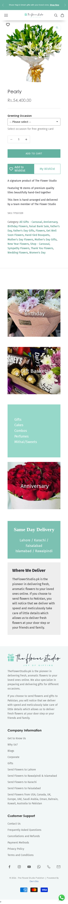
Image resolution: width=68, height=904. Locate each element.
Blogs (11, 750)
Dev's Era (34, 881)
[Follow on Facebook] (9, 867)
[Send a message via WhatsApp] (61, 897)
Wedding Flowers (18, 252)
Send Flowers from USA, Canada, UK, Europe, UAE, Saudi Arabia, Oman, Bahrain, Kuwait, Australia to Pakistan (33, 799)
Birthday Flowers (18, 226)
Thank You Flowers (42, 248)
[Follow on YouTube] (29, 867)
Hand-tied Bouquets (37, 235)
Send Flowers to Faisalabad (24, 788)
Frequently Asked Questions (24, 830)
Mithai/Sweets (25, 442)
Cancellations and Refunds (24, 836)
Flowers (40, 230)
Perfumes (21, 436)
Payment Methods (18, 842)
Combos (20, 431)
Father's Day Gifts (23, 230)
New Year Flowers (18, 244)
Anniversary (50, 222)
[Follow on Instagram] (19, 867)
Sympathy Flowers (18, 248)
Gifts (17, 419)
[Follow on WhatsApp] (39, 867)
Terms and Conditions (21, 855)
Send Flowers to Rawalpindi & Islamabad (32, 775)
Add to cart (34, 153)
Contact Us (14, 823)
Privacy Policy (16, 848)
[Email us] (58, 867)
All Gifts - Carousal (30, 222)
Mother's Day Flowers (20, 239)
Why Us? (13, 744)
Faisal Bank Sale (39, 226)
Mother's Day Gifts (46, 239)
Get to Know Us (17, 738)
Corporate (13, 757)
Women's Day (37, 252)
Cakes (18, 425)
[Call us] (49, 867)
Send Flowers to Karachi (22, 782)
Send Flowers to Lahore (22, 769)
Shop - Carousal (39, 244)
